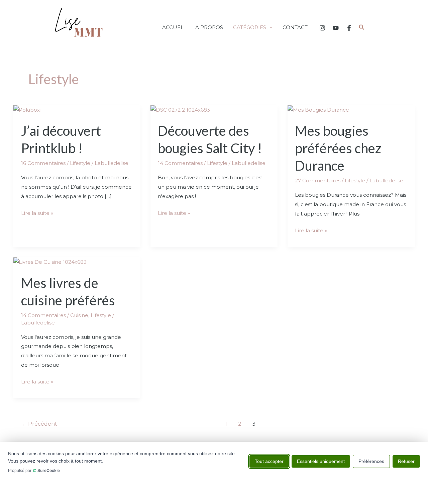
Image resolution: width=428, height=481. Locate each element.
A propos (209, 27)
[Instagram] (322, 28)
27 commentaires (317, 180)
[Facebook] (349, 28)
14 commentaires (180, 163)
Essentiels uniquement (321, 461)
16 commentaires (43, 163)
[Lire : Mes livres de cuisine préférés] (50, 261)
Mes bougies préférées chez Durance (338, 148)
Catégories (249, 27)
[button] (269, 27)
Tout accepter (269, 461)
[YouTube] (336, 28)
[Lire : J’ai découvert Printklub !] (27, 109)
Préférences (371, 461)
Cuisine (79, 315)
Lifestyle (80, 163)
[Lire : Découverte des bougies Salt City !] (180, 109)
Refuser (406, 461)
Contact (295, 27)
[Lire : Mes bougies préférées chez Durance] (318, 109)
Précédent (39, 424)
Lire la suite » (37, 212)
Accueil (173, 27)
